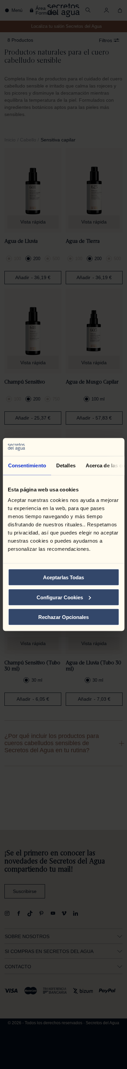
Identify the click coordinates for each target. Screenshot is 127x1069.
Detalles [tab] (65, 465)
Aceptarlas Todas (63, 577)
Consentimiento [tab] (27, 465)
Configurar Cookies (60, 597)
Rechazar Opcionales (63, 617)
